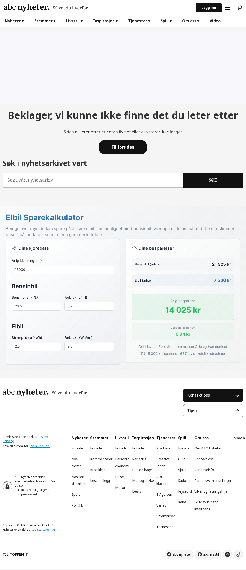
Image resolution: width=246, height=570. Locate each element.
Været (161, 505)
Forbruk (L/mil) (75, 297)
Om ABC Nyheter (208, 448)
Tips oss (194, 410)
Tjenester (137, 20)
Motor (120, 487)
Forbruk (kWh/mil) (78, 337)
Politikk (77, 505)
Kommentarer (101, 459)
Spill (165, 20)
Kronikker (97, 469)
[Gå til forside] (98, 7)
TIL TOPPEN (13, 554)
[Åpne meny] (227, 8)
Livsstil (73, 20)
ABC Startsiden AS (43, 530)
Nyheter (13, 20)
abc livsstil (211, 554)
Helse (119, 476)
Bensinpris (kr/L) (25, 297)
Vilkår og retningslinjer (211, 491)
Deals (136, 491)
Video (215, 20)
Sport (76, 494)
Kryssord (185, 491)
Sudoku (184, 480)
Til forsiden (122, 147)
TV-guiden (164, 494)
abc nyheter (182, 554)
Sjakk (182, 469)
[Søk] (240, 7)
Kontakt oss (198, 395)
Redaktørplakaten (34, 481)
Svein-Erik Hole (40, 446)
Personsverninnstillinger (212, 480)
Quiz (181, 459)
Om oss (189, 20)
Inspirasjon (104, 20)
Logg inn (208, 7)
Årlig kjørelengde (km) (29, 261)
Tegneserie (165, 526)
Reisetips (139, 459)
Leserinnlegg (100, 480)
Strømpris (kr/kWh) (27, 337)
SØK (213, 180)
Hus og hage (142, 469)
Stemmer (43, 20)
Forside (77, 448)
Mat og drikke (143, 480)
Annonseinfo (204, 469)
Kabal (182, 502)
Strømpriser (165, 516)
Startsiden (164, 448)
